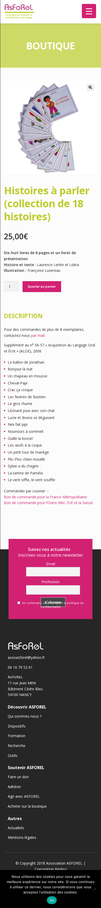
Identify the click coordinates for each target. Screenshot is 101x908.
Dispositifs (16, 726)
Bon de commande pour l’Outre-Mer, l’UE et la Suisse (48, 502)
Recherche (16, 745)
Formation (16, 735)
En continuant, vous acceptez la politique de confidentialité (52, 605)
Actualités (16, 827)
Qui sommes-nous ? (24, 716)
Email (50, 563)
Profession (50, 581)
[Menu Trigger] (89, 11)
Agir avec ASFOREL (24, 796)
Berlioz (61, 869)
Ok (51, 900)
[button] (90, 87)
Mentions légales (22, 837)
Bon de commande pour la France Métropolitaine (45, 496)
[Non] (94, 889)
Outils (12, 755)
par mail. (38, 335)
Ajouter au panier (42, 286)
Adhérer (14, 786)
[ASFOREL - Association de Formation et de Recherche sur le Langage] (19, 11)
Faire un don (18, 776)
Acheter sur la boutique (27, 806)
